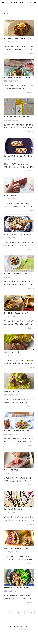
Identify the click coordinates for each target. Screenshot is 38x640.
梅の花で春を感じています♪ (14, 509)
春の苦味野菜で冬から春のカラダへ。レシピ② (18, 587)
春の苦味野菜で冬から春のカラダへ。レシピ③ (18, 548)
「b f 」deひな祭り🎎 (11, 470)
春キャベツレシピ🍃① (11, 391)
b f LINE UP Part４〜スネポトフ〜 (17, 77)
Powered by (16, 629)
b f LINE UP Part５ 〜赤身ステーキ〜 (18, 38)
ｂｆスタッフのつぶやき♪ (12, 195)
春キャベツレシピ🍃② (11, 352)
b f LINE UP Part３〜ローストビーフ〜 (18, 273)
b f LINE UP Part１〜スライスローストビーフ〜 (18, 430)
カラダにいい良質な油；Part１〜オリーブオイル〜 (18, 117)
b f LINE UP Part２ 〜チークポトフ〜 (18, 313)
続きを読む (30, 53)
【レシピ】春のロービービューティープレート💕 (19, 156)
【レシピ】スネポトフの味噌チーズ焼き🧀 (17, 234)
